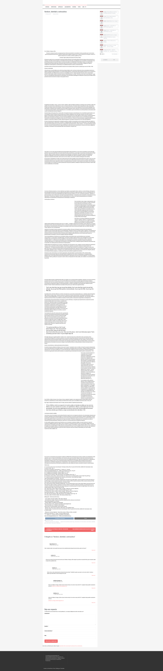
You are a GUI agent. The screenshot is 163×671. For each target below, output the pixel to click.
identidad (93, 521)
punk (55, 522)
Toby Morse (58, 522)
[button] (102, 54)
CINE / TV (84, 7)
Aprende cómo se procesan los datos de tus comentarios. (71, 645)
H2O (82, 521)
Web (45, 635)
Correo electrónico (49, 630)
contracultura (76, 521)
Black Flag (72, 521)
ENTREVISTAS (53, 7)
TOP (114, 59)
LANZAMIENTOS (68, 7)
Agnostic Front (63, 521)
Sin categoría (56, 521)
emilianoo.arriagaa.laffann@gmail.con (59, 586)
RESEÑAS (74, 7)
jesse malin (47, 522)
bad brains (68, 521)
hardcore (84, 521)
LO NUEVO (105, 59)
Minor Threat (51, 522)
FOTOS (79, 7)
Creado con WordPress (48, 668)
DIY (80, 521)
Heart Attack (89, 521)
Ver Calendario (115, 54)
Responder (93, 550)
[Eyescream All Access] (53, 2)
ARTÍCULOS (60, 7)
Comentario (47, 613)
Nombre (46, 626)
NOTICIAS (47, 7)
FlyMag (57, 668)
